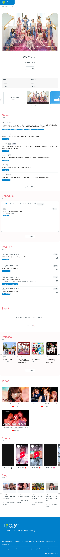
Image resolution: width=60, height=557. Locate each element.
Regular (5, 83)
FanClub (33, 86)
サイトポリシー (24, 549)
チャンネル (16, 406)
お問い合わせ (5, 549)
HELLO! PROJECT (6, 541)
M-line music (18, 541)
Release (5, 86)
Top (3, 531)
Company (32, 531)
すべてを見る (29, 186)
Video (32, 83)
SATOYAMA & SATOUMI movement (45, 541)
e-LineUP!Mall (28, 541)
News (4, 79)
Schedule (33, 79)
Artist (26, 531)
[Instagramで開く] (50, 455)
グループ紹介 (30, 68)
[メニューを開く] (57, 2)
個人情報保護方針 (15, 549)
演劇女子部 (4, 544)
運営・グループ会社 (34, 549)
